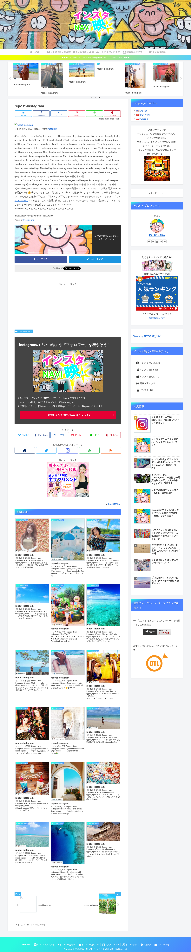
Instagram (52, 128)
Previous (9, 78)
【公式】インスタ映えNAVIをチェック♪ (67, 415)
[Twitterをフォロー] (46, 450)
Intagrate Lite (28, 219)
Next (181, 78)
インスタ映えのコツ (150, 376)
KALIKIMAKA (157, 235)
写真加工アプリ (147, 383)
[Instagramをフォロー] (68, 450)
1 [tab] (91, 97)
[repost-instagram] (24, 124)
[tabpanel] (25, 78)
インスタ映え (21, 200)
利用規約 (147, 944)
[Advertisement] (68, 305)
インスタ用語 (146, 390)
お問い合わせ (163, 944)
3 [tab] (99, 97)
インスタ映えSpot (149, 369)
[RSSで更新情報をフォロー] (111, 450)
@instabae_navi (157, 317)
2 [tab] (95, 97)
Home (27, 944)
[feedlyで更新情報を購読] (89, 450)
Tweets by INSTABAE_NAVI (147, 336)
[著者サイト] (25, 450)
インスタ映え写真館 (24, 331)
